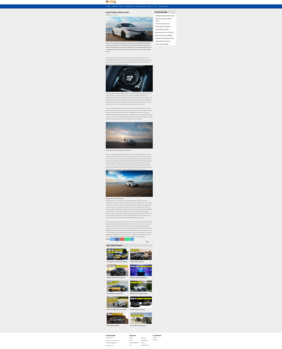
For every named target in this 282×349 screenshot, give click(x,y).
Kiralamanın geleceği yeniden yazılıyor (165, 15)
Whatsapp (127, 239)
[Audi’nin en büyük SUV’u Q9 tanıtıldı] (117, 275)
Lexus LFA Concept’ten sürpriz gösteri (116, 309)
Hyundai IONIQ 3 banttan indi (162, 41)
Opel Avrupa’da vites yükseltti (163, 26)
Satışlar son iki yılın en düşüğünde (164, 35)
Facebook (117, 239)
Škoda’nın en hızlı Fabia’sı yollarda (138, 293)
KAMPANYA (115, 6)
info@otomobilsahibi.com (111, 342)
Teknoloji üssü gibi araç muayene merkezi (163, 20)
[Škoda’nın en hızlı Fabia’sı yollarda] (141, 291)
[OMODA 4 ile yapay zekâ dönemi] (141, 275)
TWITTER (155, 337)
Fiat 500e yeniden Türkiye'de (137, 309)
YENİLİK (121, 6)
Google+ (122, 239)
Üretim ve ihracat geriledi (161, 44)
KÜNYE (107, 337)
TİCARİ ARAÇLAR (129, 6)
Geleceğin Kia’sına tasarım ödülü (115, 293)
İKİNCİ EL (150, 6)
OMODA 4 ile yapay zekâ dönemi (138, 277)
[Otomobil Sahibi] (111, 2)
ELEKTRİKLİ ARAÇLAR (141, 6)
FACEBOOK (155, 339)
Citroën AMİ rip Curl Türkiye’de (138, 325)
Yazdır (132, 239)
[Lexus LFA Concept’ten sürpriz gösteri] (117, 307)
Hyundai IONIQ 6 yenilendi (136, 261)
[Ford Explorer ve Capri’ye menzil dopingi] (117, 259)
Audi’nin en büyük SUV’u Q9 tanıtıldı (116, 277)
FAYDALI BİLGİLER (163, 6)
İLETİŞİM (111, 337)
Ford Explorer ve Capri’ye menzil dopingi (117, 261)
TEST (155, 6)
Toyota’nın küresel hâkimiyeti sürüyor (164, 38)
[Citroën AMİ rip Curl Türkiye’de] (141, 323)
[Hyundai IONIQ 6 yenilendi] (141, 259)
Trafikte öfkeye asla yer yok (162, 23)
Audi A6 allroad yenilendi (113, 325)
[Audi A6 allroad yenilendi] (117, 323)
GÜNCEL (108, 6)
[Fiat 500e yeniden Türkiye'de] (141, 307)
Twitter (112, 239)
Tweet (147, 241)
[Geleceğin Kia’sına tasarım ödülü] (117, 291)
